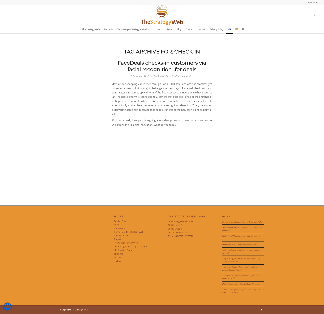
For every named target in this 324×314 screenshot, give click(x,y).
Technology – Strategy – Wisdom (130, 246)
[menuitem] (312, 2)
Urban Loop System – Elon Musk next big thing (240, 284)
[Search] (242, 29)
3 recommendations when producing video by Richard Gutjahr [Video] (240, 268)
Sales (168, 76)
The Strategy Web (184, 76)
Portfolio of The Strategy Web (129, 231)
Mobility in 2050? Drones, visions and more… (240, 244)
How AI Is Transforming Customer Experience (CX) (242, 222)
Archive (118, 260)
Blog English (159, 76)
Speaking (118, 253)
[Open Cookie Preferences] (7, 309)
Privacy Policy (121, 235)
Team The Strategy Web (126, 242)
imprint (118, 257)
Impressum (120, 228)
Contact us (313, 2)
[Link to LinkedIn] (315, 15)
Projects (118, 239)
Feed (116, 224)
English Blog (120, 221)
